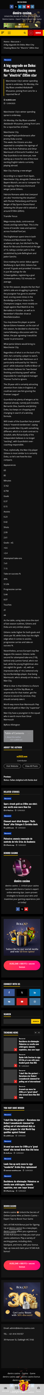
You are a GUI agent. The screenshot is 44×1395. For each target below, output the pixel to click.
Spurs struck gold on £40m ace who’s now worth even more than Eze (20, 805)
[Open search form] (25, 32)
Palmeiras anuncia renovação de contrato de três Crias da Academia (19, 840)
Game (32, 1373)
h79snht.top (10, 845)
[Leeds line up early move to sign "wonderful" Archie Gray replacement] (22, 1159)
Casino (25, 1373)
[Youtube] (26, 909)
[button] (2, 33)
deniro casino (22, 12)
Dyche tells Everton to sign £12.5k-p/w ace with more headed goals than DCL (10, 1060)
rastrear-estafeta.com (13, 1170)
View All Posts (31, 766)
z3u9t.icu (9, 1153)
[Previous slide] (35, 1032)
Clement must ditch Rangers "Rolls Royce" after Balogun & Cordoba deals (21, 823)
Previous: (20, 778)
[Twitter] (22, 909)
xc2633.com (11, 100)
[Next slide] (38, 1032)
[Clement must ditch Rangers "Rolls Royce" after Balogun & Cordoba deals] (22, 816)
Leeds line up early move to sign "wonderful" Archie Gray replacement (20, 1165)
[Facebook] (18, 909)
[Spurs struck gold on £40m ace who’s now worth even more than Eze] (22, 798)
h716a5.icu (9, 810)
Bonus (38, 32)
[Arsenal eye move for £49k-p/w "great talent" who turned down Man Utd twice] (22, 1141)
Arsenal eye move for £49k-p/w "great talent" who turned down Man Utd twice (10, 1092)
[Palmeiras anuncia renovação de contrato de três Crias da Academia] (22, 833)
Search (7, 1014)
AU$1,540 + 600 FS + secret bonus (22, 965)
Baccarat (7, 60)
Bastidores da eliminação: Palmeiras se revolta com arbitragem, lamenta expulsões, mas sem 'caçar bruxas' (10, 1044)
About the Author (14, 737)
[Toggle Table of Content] (28, 733)
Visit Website (12, 766)
